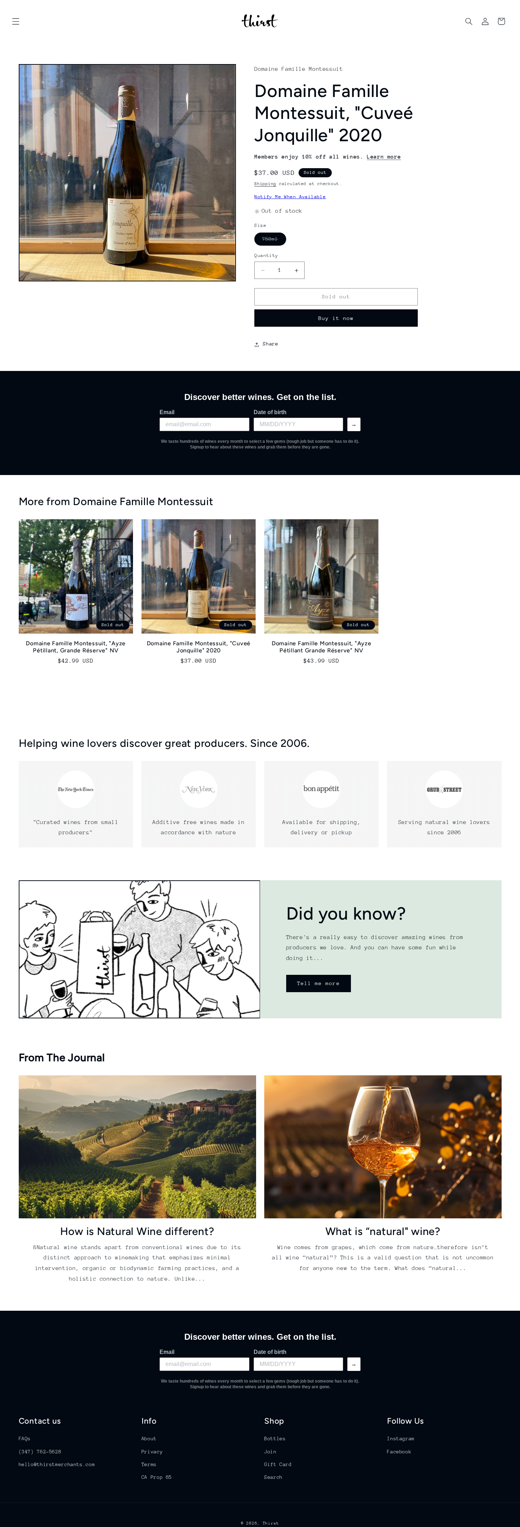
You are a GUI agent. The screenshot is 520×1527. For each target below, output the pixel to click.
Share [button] (270, 344)
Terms (149, 1464)
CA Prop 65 (156, 1477)
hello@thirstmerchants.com (57, 1464)
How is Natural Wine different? (137, 1230)
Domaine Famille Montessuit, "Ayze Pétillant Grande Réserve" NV (321, 647)
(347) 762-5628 (40, 1451)
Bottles (274, 1438)
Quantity (266, 255)
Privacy (152, 1451)
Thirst (271, 1523)
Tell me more (318, 983)
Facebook (399, 1451)
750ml (274, 241)
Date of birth (270, 412)
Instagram (401, 1438)
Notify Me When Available (290, 197)
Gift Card (278, 1464)
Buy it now (336, 318)
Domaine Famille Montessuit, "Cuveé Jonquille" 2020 (199, 647)
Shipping (265, 184)
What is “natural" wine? (382, 1230)
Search (273, 1477)
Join (270, 1451)
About (149, 1438)
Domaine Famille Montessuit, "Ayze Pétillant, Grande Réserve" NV (76, 647)
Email (167, 412)
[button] (15, 21)
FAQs (25, 1438)
